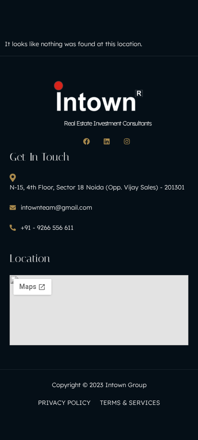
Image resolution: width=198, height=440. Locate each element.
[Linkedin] (106, 141)
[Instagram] (127, 141)
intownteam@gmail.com (56, 207)
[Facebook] (86, 141)
